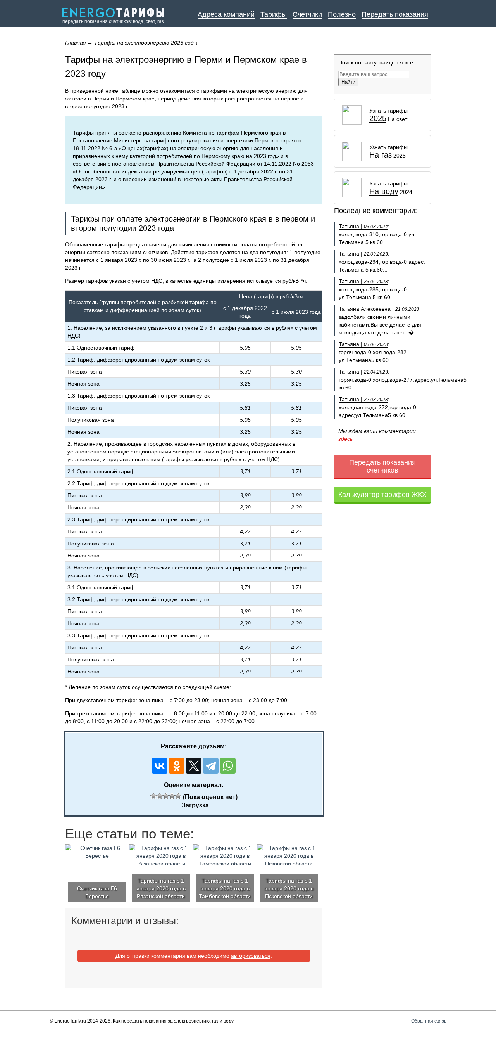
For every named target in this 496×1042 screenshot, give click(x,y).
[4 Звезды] (172, 796)
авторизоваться (250, 956)
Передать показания (395, 14)
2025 (377, 118)
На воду (383, 191)
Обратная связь (428, 1021)
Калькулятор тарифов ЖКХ (382, 494)
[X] (194, 766)
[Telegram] (211, 766)
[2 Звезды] (160, 796)
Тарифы (273, 14)
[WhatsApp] (228, 766)
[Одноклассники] (176, 766)
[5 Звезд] (178, 796)
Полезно (342, 14)
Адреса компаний (226, 14)
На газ (380, 155)
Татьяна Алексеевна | (379, 309)
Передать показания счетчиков (382, 466)
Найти (348, 82)
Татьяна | (363, 226)
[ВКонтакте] (159, 766)
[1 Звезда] (153, 796)
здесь (345, 439)
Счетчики (307, 14)
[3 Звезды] (166, 796)
